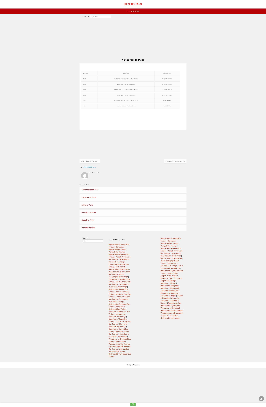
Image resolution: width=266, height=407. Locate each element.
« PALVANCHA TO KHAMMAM (89, 161)
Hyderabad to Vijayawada (170, 306)
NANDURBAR (87, 167)
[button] (133, 11)
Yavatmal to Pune (88, 197)
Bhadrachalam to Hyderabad (171, 258)
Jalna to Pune (87, 205)
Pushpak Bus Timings (117, 252)
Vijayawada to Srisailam (169, 315)
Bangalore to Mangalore (169, 291)
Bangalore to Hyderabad (170, 288)
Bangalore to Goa (174, 303)
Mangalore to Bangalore (169, 293)
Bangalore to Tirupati (168, 296)
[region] (132, 40)
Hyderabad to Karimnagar (170, 318)
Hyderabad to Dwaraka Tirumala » (175, 161)
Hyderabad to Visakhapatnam (171, 310)
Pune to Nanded (88, 228)
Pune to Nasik (172, 276)
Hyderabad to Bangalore (170, 286)
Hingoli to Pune (87, 220)
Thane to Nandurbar (89, 190)
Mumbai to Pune (167, 278)
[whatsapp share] (133, 405)
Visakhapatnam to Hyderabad (171, 313)
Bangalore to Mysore (168, 283)
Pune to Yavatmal (88, 213)
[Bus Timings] (133, 5)
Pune (94, 167)
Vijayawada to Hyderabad (170, 308)
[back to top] (261, 398)
